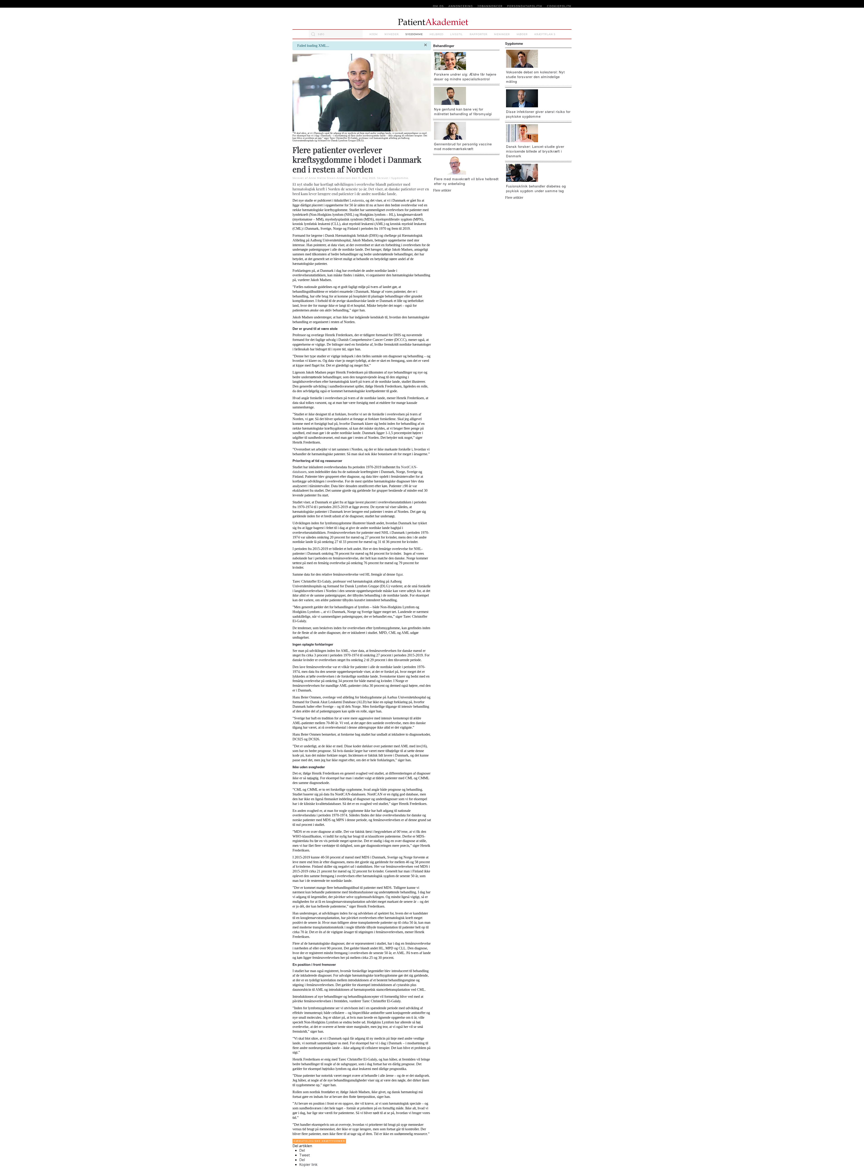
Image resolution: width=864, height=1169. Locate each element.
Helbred (436, 34)
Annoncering (460, 6)
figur (399, 574)
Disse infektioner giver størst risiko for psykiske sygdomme (538, 114)
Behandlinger (443, 45)
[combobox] (336, 34)
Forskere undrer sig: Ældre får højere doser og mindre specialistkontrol (465, 76)
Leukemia (357, 200)
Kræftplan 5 (544, 34)
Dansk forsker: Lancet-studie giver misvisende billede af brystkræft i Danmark (535, 151)
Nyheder (392, 34)
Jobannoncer (490, 6)
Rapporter (478, 34)
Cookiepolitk (559, 6)
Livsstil (456, 34)
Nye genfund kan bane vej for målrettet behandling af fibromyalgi (463, 111)
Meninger (502, 34)
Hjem (373, 34)
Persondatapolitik (524, 6)
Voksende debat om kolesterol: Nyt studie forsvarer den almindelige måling (535, 77)
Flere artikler (442, 190)
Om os (438, 6)
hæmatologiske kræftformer (319, 1141)
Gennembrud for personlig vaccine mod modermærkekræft (463, 146)
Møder (522, 34)
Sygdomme (414, 34)
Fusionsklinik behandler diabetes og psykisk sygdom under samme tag (536, 188)
